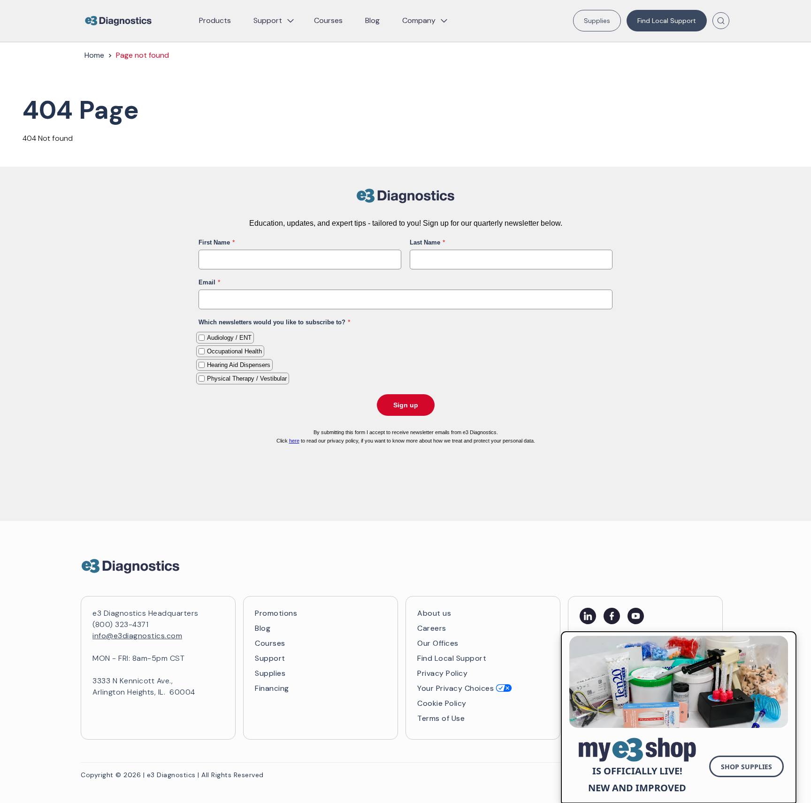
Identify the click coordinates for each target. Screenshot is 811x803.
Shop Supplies (746, 766)
